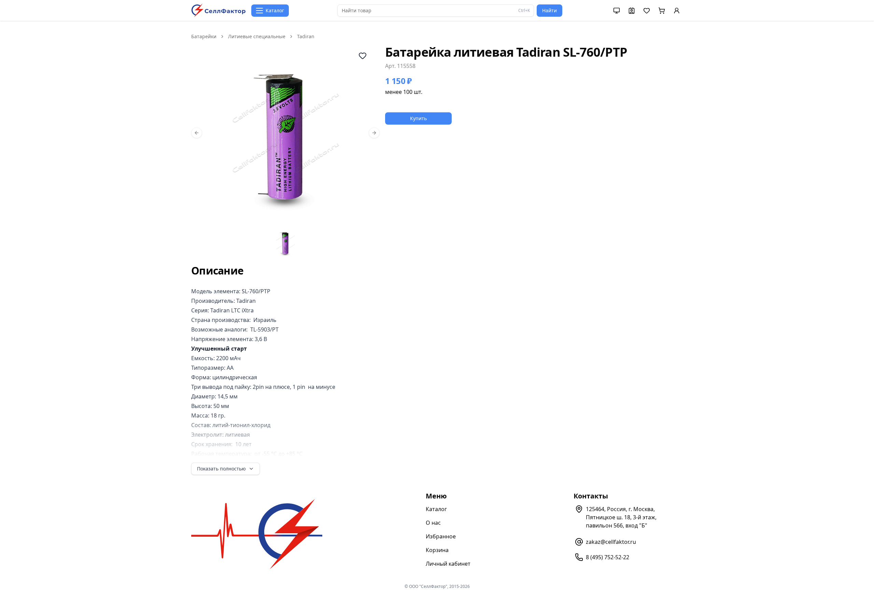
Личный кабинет (448, 563)
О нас (433, 522)
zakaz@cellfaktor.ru (611, 542)
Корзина (437, 550)
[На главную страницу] (218, 10)
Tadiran (305, 36)
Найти (549, 10)
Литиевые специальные (256, 36)
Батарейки (203, 36)
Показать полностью (221, 468)
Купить (418, 118)
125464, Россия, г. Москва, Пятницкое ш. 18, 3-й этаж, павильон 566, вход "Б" (621, 517)
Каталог (436, 509)
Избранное (441, 536)
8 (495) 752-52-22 (607, 557)
